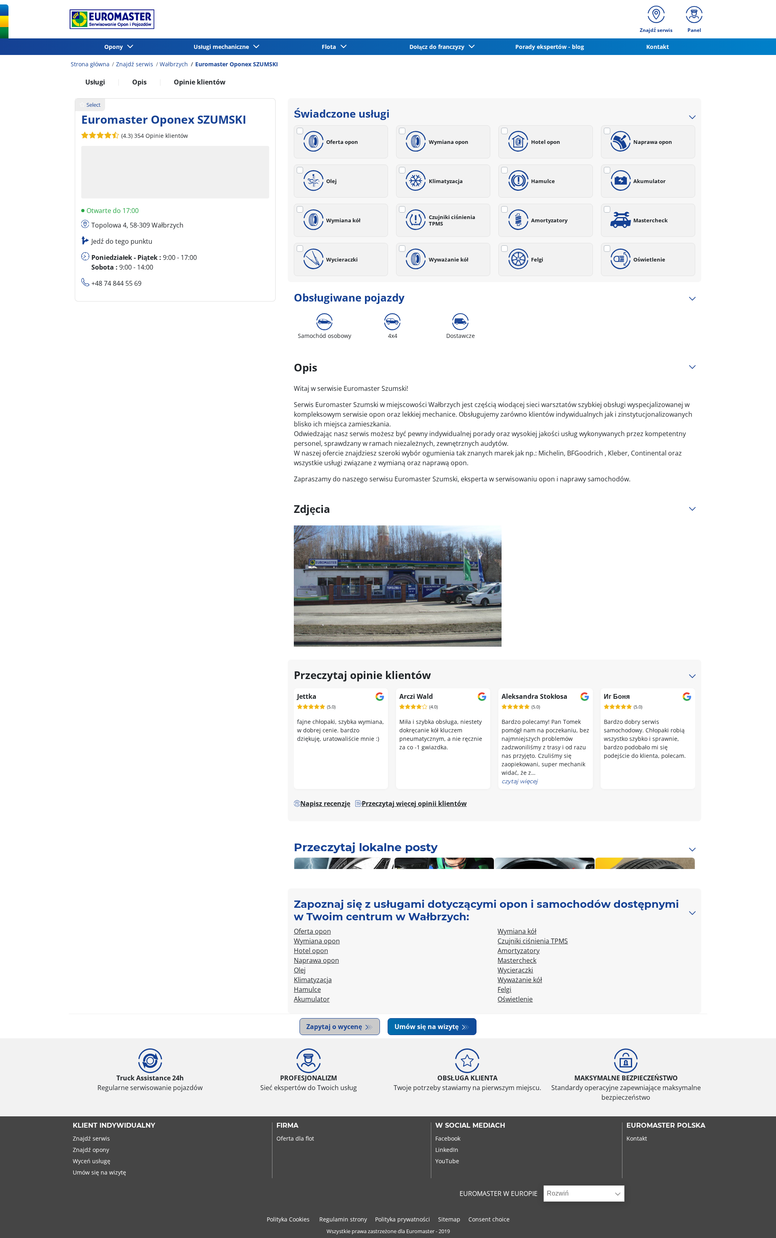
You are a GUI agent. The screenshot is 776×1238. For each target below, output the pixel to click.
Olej (331, 181)
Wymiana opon (448, 142)
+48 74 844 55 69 (116, 283)
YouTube (447, 1161)
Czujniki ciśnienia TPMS (452, 220)
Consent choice (489, 1219)
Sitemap (449, 1219)
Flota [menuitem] (330, 47)
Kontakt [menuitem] (657, 47)
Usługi (95, 82)
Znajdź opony (91, 1150)
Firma (287, 1125)
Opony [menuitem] (115, 47)
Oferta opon (342, 142)
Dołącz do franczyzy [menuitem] (438, 47)
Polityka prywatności (402, 1219)
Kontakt (636, 1138)
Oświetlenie (649, 259)
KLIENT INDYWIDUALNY (114, 1125)
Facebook (447, 1138)
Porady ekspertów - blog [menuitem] (549, 47)
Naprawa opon (652, 142)
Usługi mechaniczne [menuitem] (223, 47)
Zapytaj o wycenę (335, 1026)
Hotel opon (545, 142)
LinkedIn (446, 1150)
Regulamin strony (343, 1219)
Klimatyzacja (446, 181)
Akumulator (649, 181)
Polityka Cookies (289, 1219)
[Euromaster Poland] (109, 19)
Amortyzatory (549, 220)
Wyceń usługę (91, 1161)
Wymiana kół (343, 220)
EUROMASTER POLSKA (665, 1125)
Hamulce (543, 181)
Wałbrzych (174, 64)
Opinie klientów (200, 82)
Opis (139, 82)
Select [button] (93, 104)
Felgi (537, 259)
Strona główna (90, 64)
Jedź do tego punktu (121, 241)
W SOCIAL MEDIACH (470, 1125)
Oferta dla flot (295, 1138)
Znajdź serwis (134, 64)
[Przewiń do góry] (755, 1221)
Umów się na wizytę (427, 1026)
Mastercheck (650, 220)
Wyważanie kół (448, 259)
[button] (154, 135)
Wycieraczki (342, 259)
